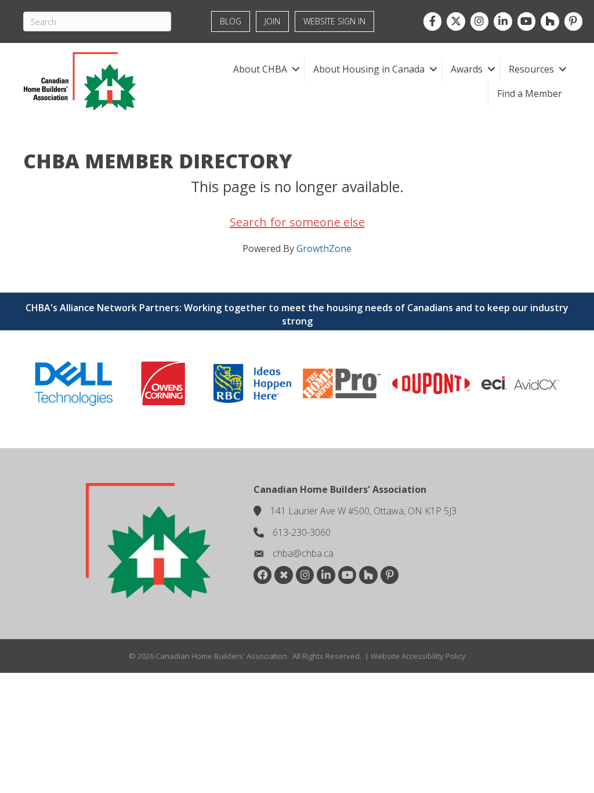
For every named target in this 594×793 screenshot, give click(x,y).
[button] (295, 69)
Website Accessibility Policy (418, 656)
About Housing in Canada (369, 69)
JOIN (272, 21)
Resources (531, 69)
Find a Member (529, 93)
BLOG (230, 21)
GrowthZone (324, 248)
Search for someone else (297, 222)
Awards (467, 69)
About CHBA (260, 69)
